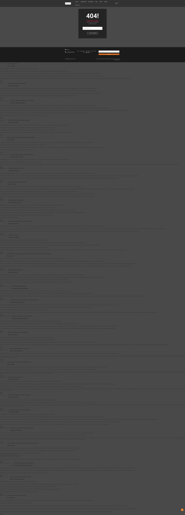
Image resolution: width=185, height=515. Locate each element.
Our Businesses (83, 1)
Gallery (100, 1)
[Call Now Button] (182, 510)
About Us (77, 1)
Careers (105, 1)
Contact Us (77, 5)
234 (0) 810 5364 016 (70, 52)
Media (96, 1)
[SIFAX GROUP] (68, 3)
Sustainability (91, 1)
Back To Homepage (92, 33)
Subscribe (109, 54)
